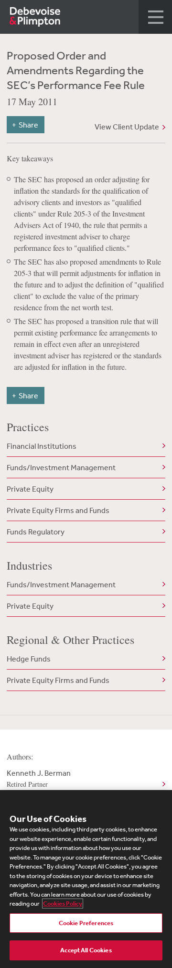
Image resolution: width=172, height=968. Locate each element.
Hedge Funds (29, 658)
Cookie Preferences (86, 923)
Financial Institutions (41, 446)
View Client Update (127, 126)
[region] (86, 879)
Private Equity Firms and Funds (58, 510)
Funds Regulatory (35, 531)
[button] (155, 17)
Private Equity (30, 489)
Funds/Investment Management (61, 467)
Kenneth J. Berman (39, 778)
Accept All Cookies (85, 950)
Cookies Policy (62, 903)
